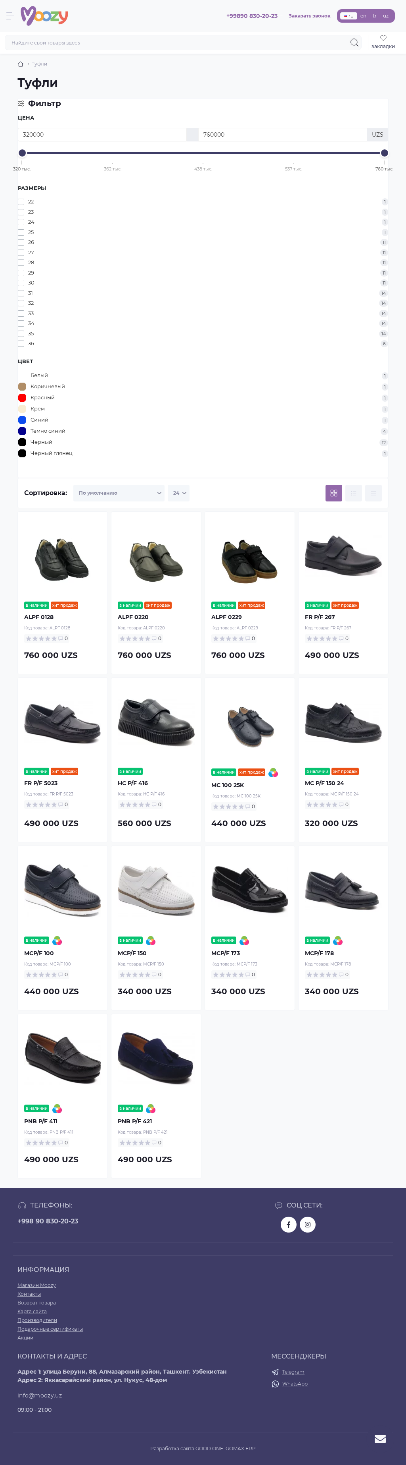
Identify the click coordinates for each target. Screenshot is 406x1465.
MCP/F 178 (319, 953)
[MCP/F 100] (62, 890)
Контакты (29, 1294)
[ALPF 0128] (62, 556)
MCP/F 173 (225, 953)
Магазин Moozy (36, 1285)
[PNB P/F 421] (156, 1058)
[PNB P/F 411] (62, 1058)
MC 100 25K (227, 785)
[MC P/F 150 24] (343, 722)
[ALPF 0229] (249, 556)
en (363, 16)
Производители (37, 1320)
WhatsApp (295, 1384)
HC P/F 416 (133, 783)
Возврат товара (36, 1303)
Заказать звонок (310, 16)
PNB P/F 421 (135, 1121)
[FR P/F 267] (343, 556)
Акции (25, 1338)
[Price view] (373, 493)
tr (375, 16)
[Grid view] (334, 493)
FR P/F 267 (320, 617)
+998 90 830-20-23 (47, 1221)
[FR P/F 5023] (62, 722)
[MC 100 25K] (249, 722)
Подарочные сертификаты (50, 1329)
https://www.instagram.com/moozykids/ (308, 1225)
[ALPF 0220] (156, 556)
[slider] (22, 153)
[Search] (354, 42)
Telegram (293, 1372)
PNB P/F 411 (40, 1121)
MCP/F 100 (39, 953)
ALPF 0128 (39, 617)
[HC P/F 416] (156, 722)
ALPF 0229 (226, 617)
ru (351, 16)
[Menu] (10, 16)
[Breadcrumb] (20, 64)
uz (386, 16)
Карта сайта (32, 1311)
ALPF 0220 (133, 617)
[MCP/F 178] (343, 890)
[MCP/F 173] (249, 890)
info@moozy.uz (39, 1395)
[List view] (353, 493)
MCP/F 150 (132, 953)
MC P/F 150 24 (324, 783)
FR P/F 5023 (40, 783)
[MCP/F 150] (156, 890)
